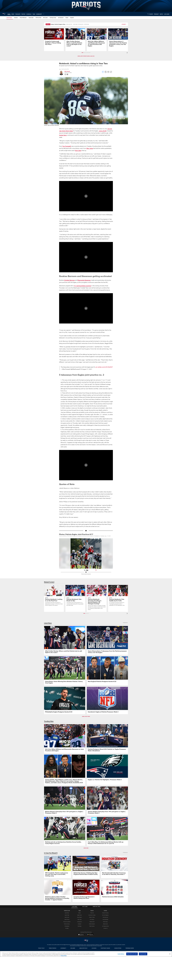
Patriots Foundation (66, 921)
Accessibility (63, 948)
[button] (82, 52)
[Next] (96, 570)
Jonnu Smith (102, 131)
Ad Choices (94, 948)
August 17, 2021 (87, 369)
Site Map (66, 928)
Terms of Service (52, 948)
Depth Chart (79, 915)
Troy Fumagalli (66, 146)
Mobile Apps (105, 921)
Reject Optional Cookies (132, 953)
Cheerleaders (67, 926)
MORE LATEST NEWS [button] (86, 716)
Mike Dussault (67, 71)
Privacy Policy (41, 948)
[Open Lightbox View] (86, 557)
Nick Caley (78, 150)
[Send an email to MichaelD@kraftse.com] (67, 74)
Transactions (79, 921)
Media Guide (105, 923)
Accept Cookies (143, 953)
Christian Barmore (69, 280)
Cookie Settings (117, 948)
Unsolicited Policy (83, 948)
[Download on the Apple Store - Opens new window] (81, 935)
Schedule (79, 923)
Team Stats (79, 919)
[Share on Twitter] (106, 72)
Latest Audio (67, 917)
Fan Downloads (105, 919)
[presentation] (127, 53)
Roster (79, 912)
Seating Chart (91, 921)
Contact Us (105, 928)
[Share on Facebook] (103, 72)
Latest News (67, 912)
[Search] (148, 14)
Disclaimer (72, 948)
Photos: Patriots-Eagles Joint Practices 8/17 (76, 534)
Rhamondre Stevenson (84, 280)
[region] (86, 954)
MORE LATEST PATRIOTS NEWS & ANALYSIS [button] (86, 56)
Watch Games (91, 926)
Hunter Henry (63, 135)
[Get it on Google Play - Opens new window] (90, 935)
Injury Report (79, 917)
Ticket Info (92, 912)
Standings (79, 926)
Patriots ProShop (105, 912)
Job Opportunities (105, 926)
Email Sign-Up (105, 917)
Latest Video (67, 915)
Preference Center (130, 948)
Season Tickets (92, 917)
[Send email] (108, 72)
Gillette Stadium (92, 923)
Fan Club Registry (105, 915)
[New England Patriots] (86, 940)
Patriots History (67, 923)
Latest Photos (66, 919)
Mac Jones (89, 148)
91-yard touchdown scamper (82, 285)
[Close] (169, 953)
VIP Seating (92, 919)
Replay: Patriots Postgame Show (58, 24)
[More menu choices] (43, 14)
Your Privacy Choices (105, 948)
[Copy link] (111, 72)
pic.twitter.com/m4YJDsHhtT (104, 367)
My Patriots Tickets (92, 915)
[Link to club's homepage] (3, 14)
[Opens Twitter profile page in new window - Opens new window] (65, 74)
